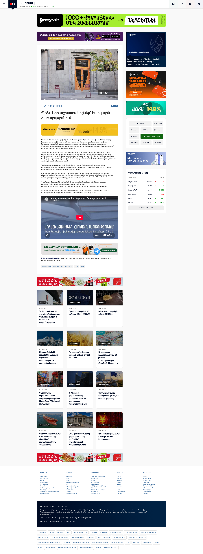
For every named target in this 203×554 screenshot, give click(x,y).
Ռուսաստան (147, 542)
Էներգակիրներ (50, 547)
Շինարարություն (148, 488)
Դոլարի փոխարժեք (77, 537)
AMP (82, 266)
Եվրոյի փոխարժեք (119, 537)
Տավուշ (119, 484)
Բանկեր (51, 532)
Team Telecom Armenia (98, 476)
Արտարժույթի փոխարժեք (137, 537)
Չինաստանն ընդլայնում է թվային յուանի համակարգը (109, 436)
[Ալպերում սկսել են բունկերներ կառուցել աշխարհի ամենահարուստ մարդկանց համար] (50, 338)
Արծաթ (156, 542)
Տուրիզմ (145, 493)
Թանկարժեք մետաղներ (148, 532)
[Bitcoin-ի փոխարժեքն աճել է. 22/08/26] (109, 297)
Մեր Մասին (66, 521)
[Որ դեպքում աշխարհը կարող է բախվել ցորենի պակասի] (80, 338)
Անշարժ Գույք (147, 478)
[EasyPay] (101, 20)
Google (134, 136)
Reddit (147, 142)
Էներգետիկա (147, 480)
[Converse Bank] (146, 158)
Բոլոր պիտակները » (110, 547)
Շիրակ (119, 482)
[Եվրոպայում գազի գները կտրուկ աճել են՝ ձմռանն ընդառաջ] (109, 379)
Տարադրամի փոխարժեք (81, 542)
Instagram (159, 130)
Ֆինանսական (74, 302)
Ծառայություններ (148, 486)
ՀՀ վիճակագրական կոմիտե (67, 547)
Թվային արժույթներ (86, 547)
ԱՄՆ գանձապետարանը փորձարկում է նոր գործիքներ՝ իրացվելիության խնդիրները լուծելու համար (79, 441)
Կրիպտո (102, 302)
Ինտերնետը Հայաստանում (48, 488)
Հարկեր (145, 476)
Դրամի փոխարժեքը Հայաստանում (49, 542)
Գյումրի (119, 478)
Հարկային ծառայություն (62, 266)
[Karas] (80, 281)
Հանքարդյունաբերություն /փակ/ (49, 491)
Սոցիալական (44, 484)
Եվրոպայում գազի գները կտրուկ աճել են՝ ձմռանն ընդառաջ (108, 395)
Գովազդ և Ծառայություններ (50, 521)
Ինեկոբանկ (94, 491)
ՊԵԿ (76, 266)
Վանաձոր (120, 488)
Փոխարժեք (90, 537)
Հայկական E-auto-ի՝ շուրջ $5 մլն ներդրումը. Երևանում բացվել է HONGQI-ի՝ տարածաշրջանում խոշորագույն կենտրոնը (49, 318)
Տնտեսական (29, 3)
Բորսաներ (60, 532)
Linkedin (158, 142)
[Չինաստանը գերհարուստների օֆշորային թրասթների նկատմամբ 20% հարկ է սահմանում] (50, 379)
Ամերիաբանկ (95, 484)
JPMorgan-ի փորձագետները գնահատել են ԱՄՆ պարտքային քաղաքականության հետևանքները (78, 400)
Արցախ (119, 486)
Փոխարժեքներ (43, 537)
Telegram (135, 142)
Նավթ (40, 547)
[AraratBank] (79, 130)
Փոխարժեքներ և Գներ (138, 173)
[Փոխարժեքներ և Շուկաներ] (182, 4)
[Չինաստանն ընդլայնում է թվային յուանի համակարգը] (109, 420)
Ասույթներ (43, 490)
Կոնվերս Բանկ (95, 493)
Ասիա (67, 480)
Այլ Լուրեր (43, 486)
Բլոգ (74, 521)
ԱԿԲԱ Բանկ (95, 482)
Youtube (134, 130)
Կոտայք (119, 480)
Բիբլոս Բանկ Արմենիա (98, 490)
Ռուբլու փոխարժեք (104, 537)
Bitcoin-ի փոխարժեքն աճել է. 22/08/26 (107, 312)
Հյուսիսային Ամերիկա (72, 482)
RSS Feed (158, 123)
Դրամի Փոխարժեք (131, 532)
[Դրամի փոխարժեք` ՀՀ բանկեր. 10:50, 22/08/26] (80, 297)
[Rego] (79, 249)
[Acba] (146, 108)
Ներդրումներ (147, 491)
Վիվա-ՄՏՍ (94, 478)
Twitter (147, 130)
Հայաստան (46, 266)
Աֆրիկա (68, 491)
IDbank (93, 488)
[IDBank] (146, 84)
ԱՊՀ (67, 484)
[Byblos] (80, 36)
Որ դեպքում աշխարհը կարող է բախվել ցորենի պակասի (79, 355)
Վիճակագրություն (116, 532)
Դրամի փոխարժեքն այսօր (59, 537)
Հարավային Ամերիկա (72, 486)
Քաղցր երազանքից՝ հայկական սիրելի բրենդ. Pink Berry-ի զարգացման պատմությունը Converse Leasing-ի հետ (144, 61)
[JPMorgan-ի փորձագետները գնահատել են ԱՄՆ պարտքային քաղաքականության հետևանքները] (80, 379)
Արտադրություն (147, 490)
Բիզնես (42, 302)
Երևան (119, 476)
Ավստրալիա (69, 490)
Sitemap (98, 547)
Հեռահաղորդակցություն (100, 542)
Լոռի (118, 490)
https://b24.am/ (85, 512)
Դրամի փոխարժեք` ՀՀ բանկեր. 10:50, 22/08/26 (79, 312)
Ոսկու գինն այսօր (117, 542)
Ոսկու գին (136, 542)
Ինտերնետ (146, 482)
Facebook (141, 123)
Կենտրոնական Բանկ (80, 532)
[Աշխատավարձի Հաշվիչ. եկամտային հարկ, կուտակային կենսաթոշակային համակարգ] (173, 4)
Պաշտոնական (44, 482)
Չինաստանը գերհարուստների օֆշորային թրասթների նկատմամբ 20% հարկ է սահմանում (49, 398)
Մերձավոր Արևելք (71, 493)
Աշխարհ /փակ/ (44, 493)
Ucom (93, 480)
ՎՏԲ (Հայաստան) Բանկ (98, 486)
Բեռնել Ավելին (147, 207)
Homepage (103, 532)
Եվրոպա (68, 478)
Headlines (94, 532)
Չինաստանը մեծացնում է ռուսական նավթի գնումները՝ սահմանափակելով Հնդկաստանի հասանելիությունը (50, 441)
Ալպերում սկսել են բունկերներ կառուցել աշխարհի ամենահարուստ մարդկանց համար (48, 357)
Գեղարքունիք (121, 491)
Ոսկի (130, 198)
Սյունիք (119, 493)
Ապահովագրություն (149, 484)
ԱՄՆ (68, 532)
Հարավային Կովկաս (72, 488)
